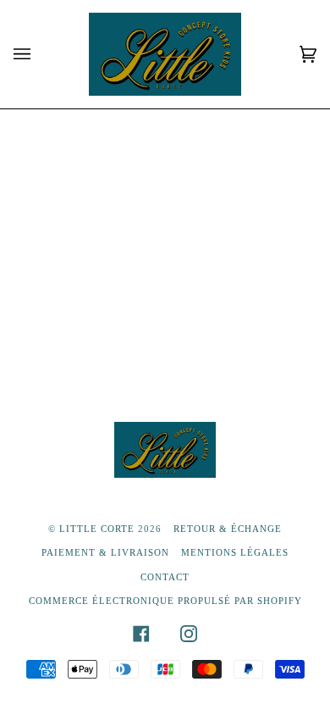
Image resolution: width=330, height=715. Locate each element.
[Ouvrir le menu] (39, 54)
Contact (165, 577)
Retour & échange (227, 529)
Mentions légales (235, 552)
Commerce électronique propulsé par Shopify (165, 601)
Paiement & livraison (105, 552)
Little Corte (97, 529)
